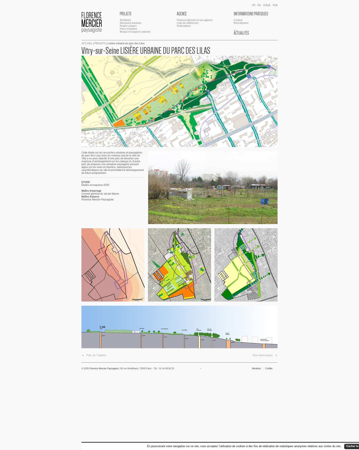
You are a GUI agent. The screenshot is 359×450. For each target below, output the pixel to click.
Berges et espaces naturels (135, 31)
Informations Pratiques (251, 13)
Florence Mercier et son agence (195, 20)
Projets (125, 13)
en (259, 5)
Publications (184, 26)
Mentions (256, 368)
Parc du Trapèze (96, 355)
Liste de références (187, 23)
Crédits (269, 368)
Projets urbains (128, 26)
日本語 (266, 5)
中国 (275, 5)
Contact (238, 20)
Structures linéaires (130, 23)
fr (253, 5)
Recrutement (241, 23)
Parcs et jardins (128, 28)
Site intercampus (262, 355)
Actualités (241, 33)
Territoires (125, 20)
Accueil (86, 43)
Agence (182, 13)
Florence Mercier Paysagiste (104, 368)
